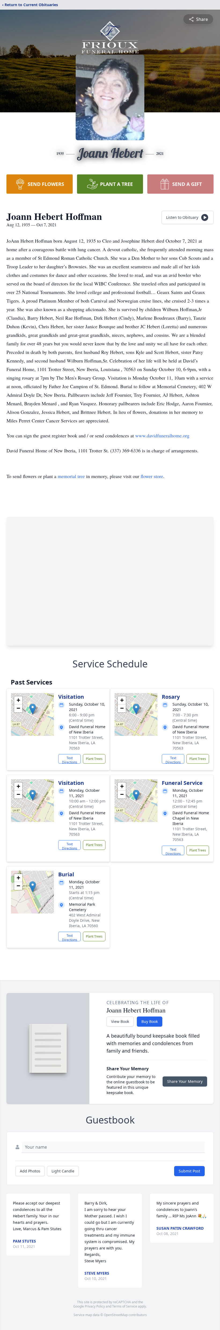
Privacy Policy (95, 1306)
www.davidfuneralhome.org (162, 435)
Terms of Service (124, 1306)
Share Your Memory (185, 1081)
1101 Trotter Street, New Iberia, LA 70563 (86, 743)
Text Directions (69, 760)
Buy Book (149, 1021)
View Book (120, 1021)
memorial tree (71, 476)
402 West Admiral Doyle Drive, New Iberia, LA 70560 (85, 920)
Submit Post (189, 1171)
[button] (32, 709)
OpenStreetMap (116, 1315)
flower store (152, 476)
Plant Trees (94, 758)
